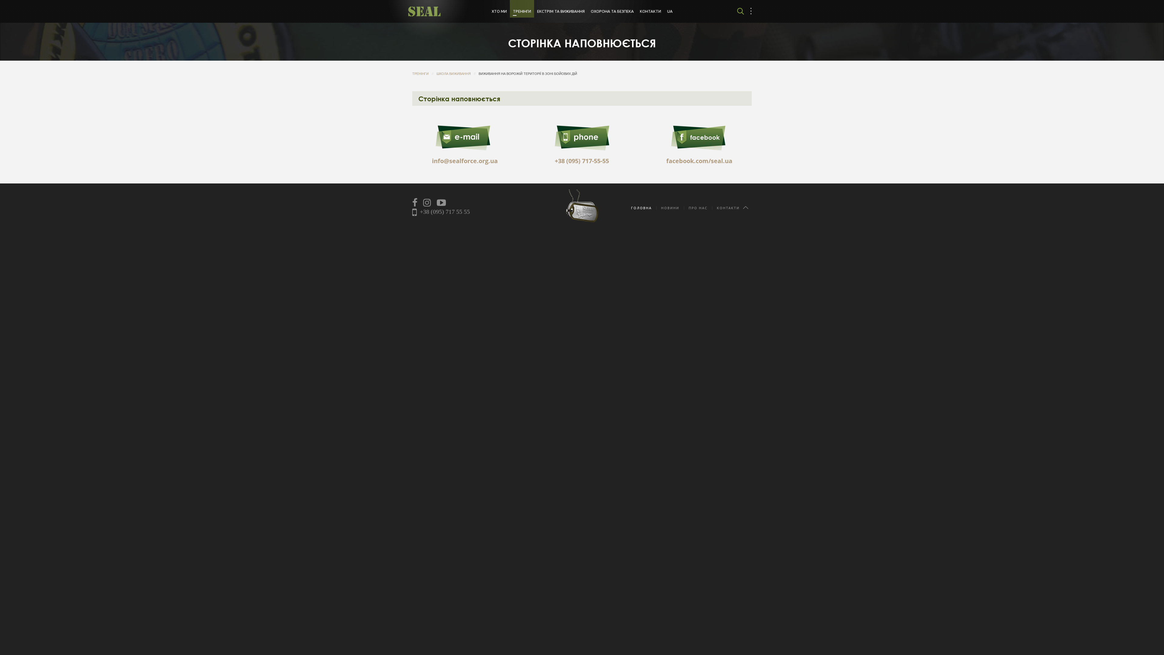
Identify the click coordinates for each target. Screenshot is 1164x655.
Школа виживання (453, 74)
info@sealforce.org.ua (465, 161)
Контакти (650, 11)
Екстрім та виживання (561, 11)
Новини (670, 208)
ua (670, 11)
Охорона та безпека (612, 11)
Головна (641, 208)
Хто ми (499, 11)
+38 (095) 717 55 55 (445, 211)
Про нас (698, 208)
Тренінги (522, 11)
